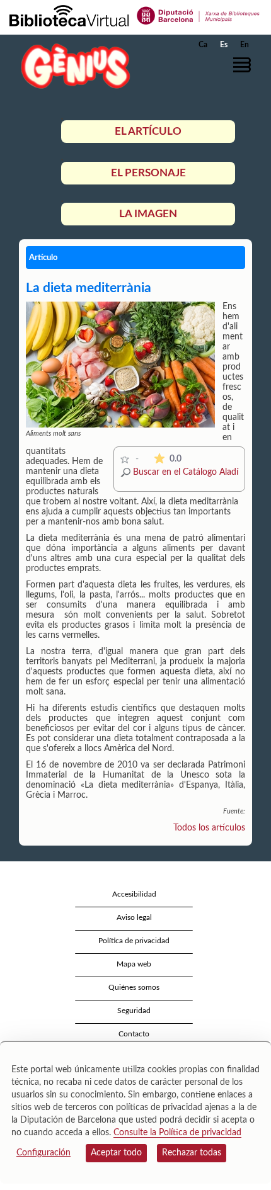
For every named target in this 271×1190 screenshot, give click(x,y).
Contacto (133, 1034)
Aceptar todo (116, 1152)
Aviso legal (134, 917)
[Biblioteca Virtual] (69, 15)
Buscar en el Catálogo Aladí (185, 472)
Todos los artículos (209, 828)
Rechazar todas (191, 1152)
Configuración (43, 1152)
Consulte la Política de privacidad (177, 1132)
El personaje (148, 172)
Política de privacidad (134, 940)
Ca (203, 44)
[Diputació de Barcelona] (199, 15)
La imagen (148, 213)
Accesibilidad (134, 894)
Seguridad (134, 1010)
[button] (244, 65)
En (244, 44)
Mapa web (134, 964)
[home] (72, 65)
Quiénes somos (133, 987)
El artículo (148, 131)
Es (224, 44)
